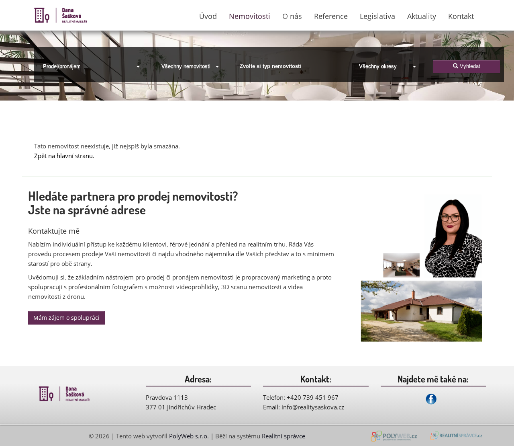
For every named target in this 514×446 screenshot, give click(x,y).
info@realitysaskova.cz (312, 407)
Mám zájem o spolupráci (66, 317)
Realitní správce (283, 436)
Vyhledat (469, 66)
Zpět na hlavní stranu (63, 156)
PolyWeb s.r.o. (189, 436)
